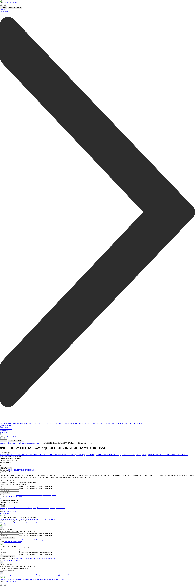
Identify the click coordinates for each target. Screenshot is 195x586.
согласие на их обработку (13, 496)
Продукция (11, 443)
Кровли (139, 423)
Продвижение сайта (21, 523)
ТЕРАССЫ (47, 423)
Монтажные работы (7, 425)
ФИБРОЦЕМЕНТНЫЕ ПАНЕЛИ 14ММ (22, 470)
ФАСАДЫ (27, 423)
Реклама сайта (33, 523)
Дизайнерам (4, 431)
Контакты (3, 432)
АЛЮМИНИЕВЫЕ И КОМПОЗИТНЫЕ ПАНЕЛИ (18, 455)
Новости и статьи (6, 429)
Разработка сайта (8, 523)
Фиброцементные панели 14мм (29, 443)
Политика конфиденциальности (11, 519)
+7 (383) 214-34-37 (10, 3)
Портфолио (4, 427)
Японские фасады (6, 575)
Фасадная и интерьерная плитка (47, 575)
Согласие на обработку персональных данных (39, 519)
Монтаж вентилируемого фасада (24, 575)
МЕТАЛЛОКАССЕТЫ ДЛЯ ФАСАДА (100, 423)
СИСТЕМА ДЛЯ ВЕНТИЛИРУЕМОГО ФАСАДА (69, 423)
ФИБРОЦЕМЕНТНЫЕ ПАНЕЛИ (12, 423)
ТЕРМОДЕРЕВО (37, 423)
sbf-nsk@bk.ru (5, 513)
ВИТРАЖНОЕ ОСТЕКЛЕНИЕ (125, 423)
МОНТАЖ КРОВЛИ (180, 455)
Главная (2, 9)
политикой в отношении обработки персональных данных (36, 495)
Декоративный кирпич (66, 575)
